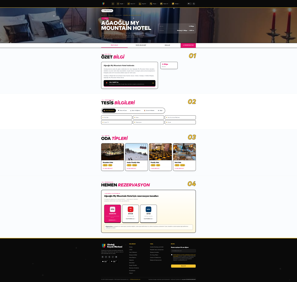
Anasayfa (104, 15)
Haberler (131, 260)
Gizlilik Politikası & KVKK (156, 247)
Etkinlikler (132, 262)
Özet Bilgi (114, 45)
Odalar (167, 45)
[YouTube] (116, 257)
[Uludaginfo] (103, 3)
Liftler (130, 249)
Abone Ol (183, 266)
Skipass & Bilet (133, 255)
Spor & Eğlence (135, 110)
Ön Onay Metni (154, 255)
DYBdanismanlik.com (135, 279)
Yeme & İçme (122, 110)
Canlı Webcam (133, 252)
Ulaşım (131, 273)
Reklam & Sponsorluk (155, 260)
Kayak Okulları (133, 265)
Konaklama (118, 15)
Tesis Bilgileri (141, 45)
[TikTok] (112, 257)
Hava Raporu (132, 257)
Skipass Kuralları (154, 252)
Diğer (160, 110)
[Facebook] (106, 257)
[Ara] (193, 3)
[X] (109, 257)
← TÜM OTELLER (107, 10)
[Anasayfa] (112, 3)
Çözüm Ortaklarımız (155, 257)
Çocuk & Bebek (149, 110)
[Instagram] (102, 257)
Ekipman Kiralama (134, 268)
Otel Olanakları (109, 110)
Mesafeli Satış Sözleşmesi (157, 249)
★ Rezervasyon (188, 45)
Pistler (131, 247)
